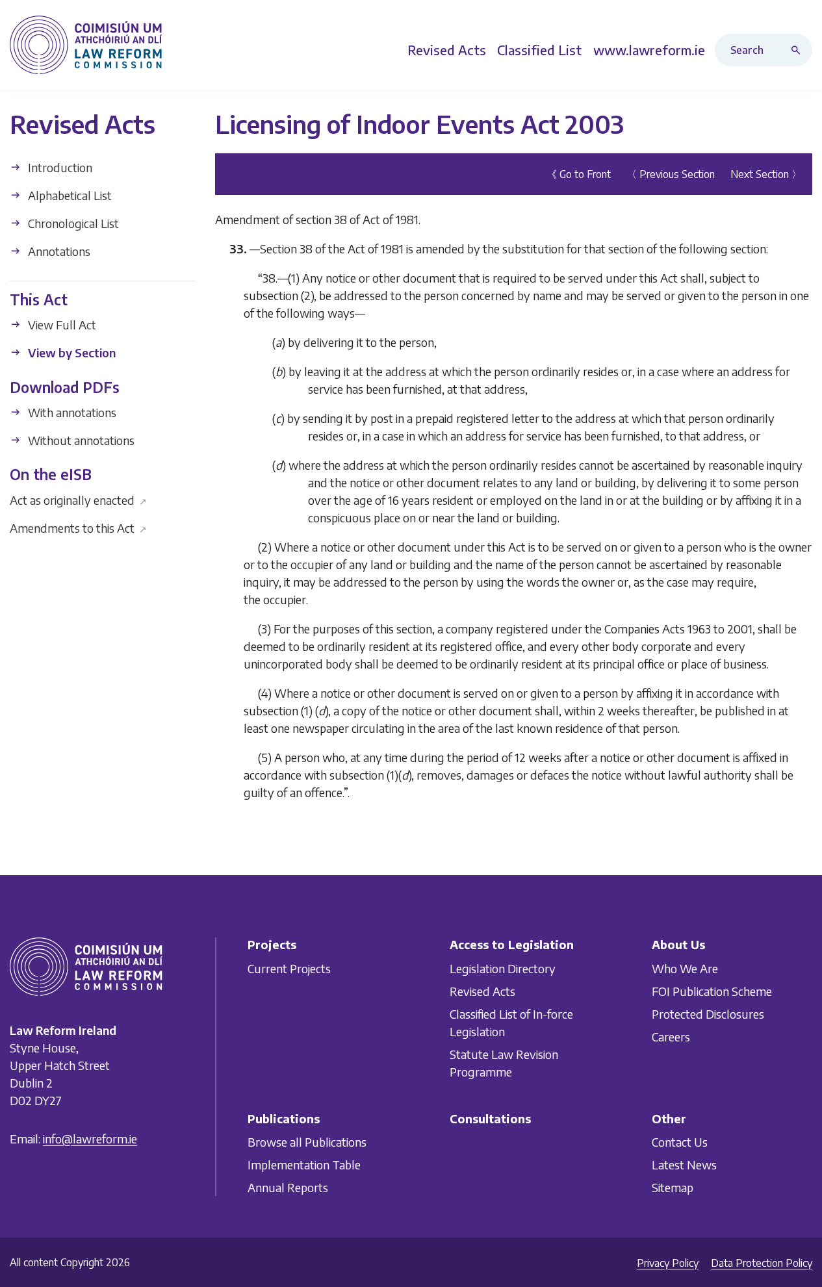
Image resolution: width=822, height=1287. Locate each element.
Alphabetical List (68, 195)
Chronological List (72, 223)
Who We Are (685, 967)
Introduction (58, 167)
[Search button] (798, 50)
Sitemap (672, 1187)
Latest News (684, 1164)
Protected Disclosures (708, 1013)
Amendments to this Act (78, 527)
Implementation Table (304, 1164)
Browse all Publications (307, 1141)
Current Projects (289, 967)
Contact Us (680, 1141)
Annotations (57, 251)
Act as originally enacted (78, 499)
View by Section (70, 352)
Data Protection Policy (761, 1262)
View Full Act (60, 324)
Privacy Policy (668, 1262)
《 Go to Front (578, 174)
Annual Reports (288, 1187)
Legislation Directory (503, 967)
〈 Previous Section (670, 174)
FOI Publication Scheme (712, 990)
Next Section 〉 (766, 174)
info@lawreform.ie (90, 1137)
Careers (671, 1035)
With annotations (70, 412)
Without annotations (80, 440)
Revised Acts (482, 990)
